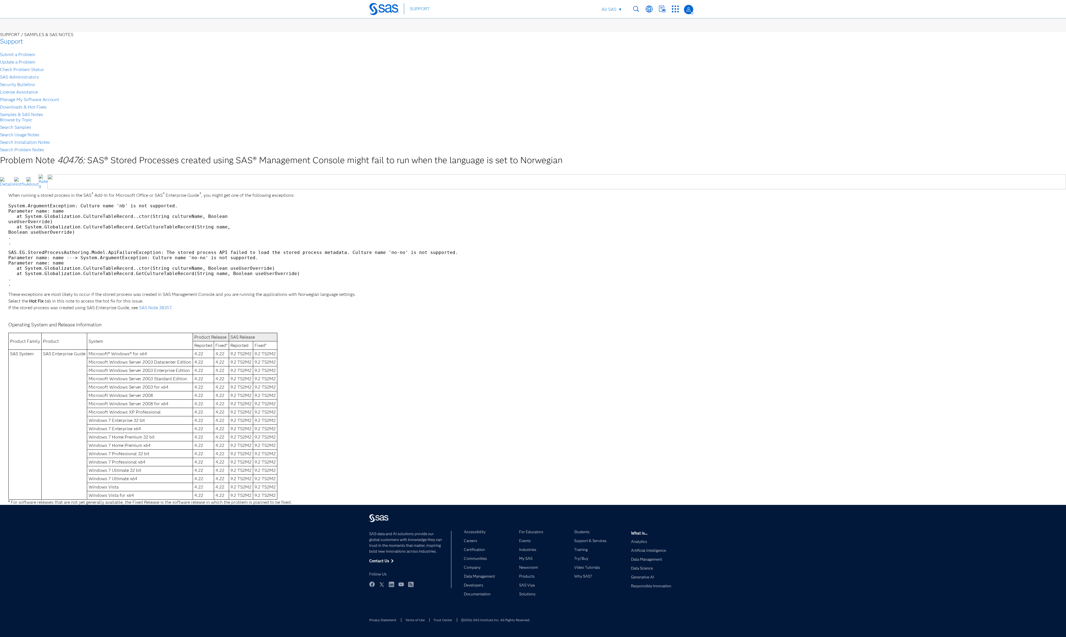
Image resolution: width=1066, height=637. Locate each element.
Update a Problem (17, 62)
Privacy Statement (382, 620)
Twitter (381, 584)
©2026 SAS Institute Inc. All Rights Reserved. (495, 620)
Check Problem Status (22, 69)
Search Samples (15, 127)
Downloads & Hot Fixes (23, 107)
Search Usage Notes (19, 134)
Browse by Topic (16, 119)
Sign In (688, 9)
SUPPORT (420, 8)
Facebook (372, 584)
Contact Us (662, 9)
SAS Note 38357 (155, 307)
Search (636, 9)
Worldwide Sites (649, 9)
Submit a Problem (17, 54)
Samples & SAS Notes (21, 114)
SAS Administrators (19, 77)
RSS (411, 584)
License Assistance (19, 92)
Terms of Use (415, 620)
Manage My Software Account (29, 99)
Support (11, 41)
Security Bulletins (17, 84)
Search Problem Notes (22, 149)
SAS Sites (675, 9)
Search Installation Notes (25, 142)
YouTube (401, 584)
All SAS (608, 9)
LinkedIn (391, 584)
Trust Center (442, 620)
